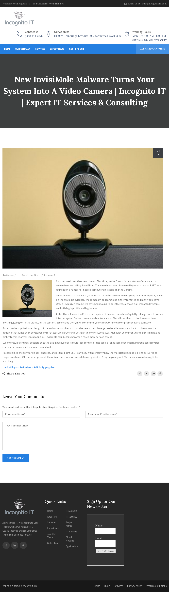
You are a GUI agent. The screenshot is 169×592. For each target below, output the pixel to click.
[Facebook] (6, 545)
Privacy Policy (134, 586)
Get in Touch (76, 48)
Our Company (22, 48)
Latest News (57, 48)
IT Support (71, 510)
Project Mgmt (69, 524)
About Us (52, 516)
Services (40, 48)
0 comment (49, 275)
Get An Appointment (153, 48)
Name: (99, 525)
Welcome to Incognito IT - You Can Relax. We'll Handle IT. (34, 3)
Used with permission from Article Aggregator (28, 367)
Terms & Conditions (157, 586)
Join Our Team (51, 535)
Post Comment (16, 457)
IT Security (71, 516)
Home (7, 48)
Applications (72, 546)
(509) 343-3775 (34, 35)
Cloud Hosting (70, 539)
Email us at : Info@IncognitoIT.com (147, 3)
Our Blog (34, 275)
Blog (23, 275)
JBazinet (9, 275)
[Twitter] (23, 545)
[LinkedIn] (14, 545)
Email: (99, 538)
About (107, 586)
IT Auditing (71, 531)
